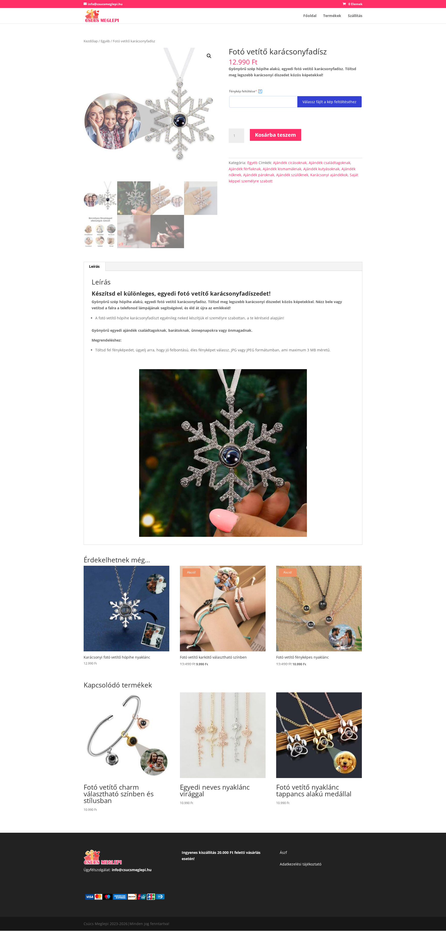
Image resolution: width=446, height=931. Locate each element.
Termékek (332, 16)
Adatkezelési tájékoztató (300, 864)
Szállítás (355, 16)
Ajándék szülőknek (292, 174)
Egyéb (105, 41)
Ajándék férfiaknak (245, 168)
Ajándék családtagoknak (329, 162)
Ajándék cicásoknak (290, 162)
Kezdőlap (91, 41)
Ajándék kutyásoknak (321, 168)
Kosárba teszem (275, 134)
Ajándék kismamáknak (282, 168)
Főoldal (309, 16)
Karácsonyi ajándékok (329, 174)
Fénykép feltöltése (250, 91)
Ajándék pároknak (258, 174)
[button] (209, 56)
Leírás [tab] (94, 266)
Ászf (283, 852)
